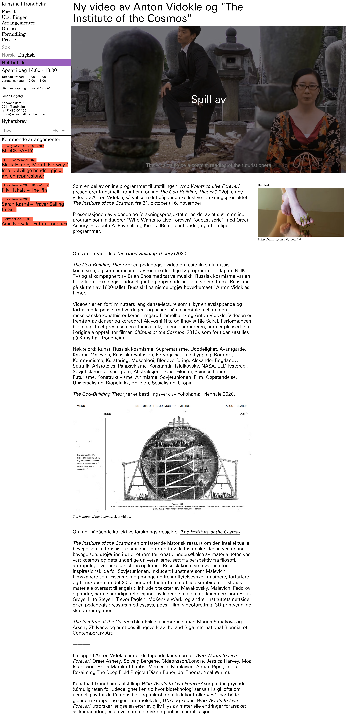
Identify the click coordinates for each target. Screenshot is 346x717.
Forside (10, 11)
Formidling (14, 34)
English (26, 55)
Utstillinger (14, 17)
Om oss (9, 28)
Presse (9, 39)
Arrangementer (18, 23)
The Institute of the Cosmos (210, 532)
